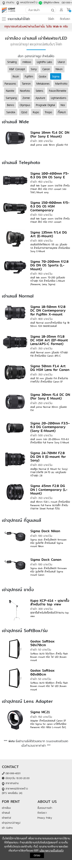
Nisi (63, 104)
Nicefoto (25, 90)
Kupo (36, 112)
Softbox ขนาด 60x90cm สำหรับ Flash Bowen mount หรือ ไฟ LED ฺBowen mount (49, 686)
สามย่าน (9, 2)
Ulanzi (61, 61)
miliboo (26, 61)
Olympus (25, 104)
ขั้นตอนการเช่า (44, 808)
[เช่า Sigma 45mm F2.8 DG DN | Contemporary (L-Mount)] (15, 494)
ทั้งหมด (62, 112)
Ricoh (16, 76)
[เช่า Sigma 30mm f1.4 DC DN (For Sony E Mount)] (15, 403)
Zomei (26, 97)
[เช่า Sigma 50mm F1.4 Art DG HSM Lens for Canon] (15, 374)
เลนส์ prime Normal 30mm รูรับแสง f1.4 (48, 408)
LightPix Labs (44, 61)
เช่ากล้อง (6, 808)
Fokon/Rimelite (57, 90)
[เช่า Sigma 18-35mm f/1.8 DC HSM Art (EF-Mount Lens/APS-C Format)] (15, 345)
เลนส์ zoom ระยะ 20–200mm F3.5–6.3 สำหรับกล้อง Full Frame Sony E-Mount (49, 440)
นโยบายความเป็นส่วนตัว (52, 850)
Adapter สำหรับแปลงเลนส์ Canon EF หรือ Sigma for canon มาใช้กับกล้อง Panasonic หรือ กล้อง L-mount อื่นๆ (48, 723)
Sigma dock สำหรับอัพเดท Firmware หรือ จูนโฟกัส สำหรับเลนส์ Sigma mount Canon (48, 571)
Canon (46, 68)
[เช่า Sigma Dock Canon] (15, 568)
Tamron (26, 83)
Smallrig (12, 61)
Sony (34, 68)
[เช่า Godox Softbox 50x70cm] (15, 650)
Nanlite (10, 90)
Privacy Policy (44, 817)
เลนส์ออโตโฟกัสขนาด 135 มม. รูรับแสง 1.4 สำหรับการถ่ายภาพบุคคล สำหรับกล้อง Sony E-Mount (50, 247)
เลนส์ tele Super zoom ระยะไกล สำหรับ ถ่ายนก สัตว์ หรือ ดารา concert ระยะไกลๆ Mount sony (50, 188)
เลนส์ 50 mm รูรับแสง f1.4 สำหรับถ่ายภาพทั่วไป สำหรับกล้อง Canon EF (49, 380)
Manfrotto (61, 83)
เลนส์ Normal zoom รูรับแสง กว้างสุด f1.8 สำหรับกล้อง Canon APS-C (49, 354)
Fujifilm (29, 76)
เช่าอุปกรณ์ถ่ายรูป (11, 822)
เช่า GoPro (7, 827)
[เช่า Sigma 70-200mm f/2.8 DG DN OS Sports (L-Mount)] (15, 270)
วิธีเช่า (51, 19)
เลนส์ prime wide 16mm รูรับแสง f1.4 (49, 145)
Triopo (48, 112)
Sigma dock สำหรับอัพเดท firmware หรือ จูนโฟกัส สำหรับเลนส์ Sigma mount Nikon (48, 542)
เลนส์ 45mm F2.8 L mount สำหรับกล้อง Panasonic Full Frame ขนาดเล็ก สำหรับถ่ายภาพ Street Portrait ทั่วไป (50, 505)
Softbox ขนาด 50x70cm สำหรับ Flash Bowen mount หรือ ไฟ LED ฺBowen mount (49, 656)
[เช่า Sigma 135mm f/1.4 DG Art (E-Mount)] (15, 241)
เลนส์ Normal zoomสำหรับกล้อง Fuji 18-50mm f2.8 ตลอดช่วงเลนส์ (50, 324)
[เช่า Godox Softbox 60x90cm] (15, 679)
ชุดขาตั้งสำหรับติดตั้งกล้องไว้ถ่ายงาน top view (49, 614)
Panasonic (10, 83)
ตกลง (37, 855)
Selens (39, 90)
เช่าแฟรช (6, 817)
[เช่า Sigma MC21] (15, 720)
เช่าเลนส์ (6, 812)
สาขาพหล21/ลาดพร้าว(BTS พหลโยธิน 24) (15, 790)
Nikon (59, 68)
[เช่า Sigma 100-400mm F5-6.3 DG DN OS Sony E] (15, 182)
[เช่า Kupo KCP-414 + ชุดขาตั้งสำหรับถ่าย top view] (15, 609)
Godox (42, 76)
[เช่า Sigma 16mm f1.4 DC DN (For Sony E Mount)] (15, 141)
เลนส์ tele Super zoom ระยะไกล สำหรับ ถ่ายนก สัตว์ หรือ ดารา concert (50, 220)
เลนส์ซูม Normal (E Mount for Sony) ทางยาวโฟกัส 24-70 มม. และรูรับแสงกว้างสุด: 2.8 (49, 472)
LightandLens (58, 97)
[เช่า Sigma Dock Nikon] (15, 539)
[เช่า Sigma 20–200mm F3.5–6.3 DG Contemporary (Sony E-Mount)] (15, 432)
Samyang (11, 97)
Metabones (43, 83)
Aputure (40, 97)
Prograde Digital (45, 104)
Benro (10, 104)
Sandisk (10, 112)
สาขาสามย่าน (11, 783)
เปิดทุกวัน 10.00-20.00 (17, 778)
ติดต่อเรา (65, 19)
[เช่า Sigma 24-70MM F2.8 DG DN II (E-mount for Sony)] (15, 461)
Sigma (55, 76)
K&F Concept (17, 68)
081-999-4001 (12, 773)
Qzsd (24, 112)
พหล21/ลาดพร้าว (28, 2)
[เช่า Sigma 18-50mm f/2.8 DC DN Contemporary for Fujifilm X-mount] (15, 315)
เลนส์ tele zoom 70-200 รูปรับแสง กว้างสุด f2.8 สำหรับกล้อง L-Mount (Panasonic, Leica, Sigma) (47, 280)
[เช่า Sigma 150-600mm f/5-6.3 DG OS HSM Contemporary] (15, 211)
